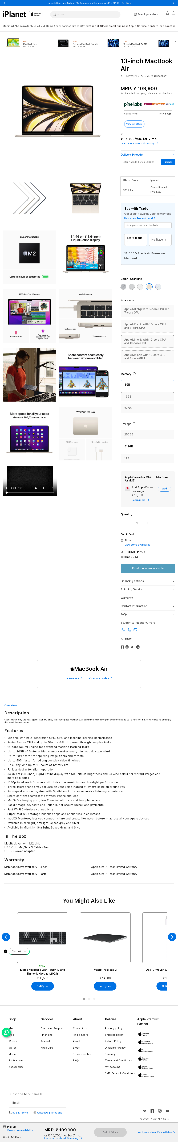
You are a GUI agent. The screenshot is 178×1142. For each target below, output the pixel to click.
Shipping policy (114, 1034)
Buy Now (126, 3)
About (76, 1041)
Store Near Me (82, 1054)
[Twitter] (132, 647)
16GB (127, 396)
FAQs (76, 1060)
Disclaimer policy (115, 1047)
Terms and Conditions (118, 1060)
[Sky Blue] (158, 287)
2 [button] (89, 999)
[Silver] (140, 287)
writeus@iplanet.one (49, 1112)
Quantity (126, 514)
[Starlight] (149, 286)
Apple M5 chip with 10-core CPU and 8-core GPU (144, 356)
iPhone (13, 1041)
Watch (13, 1047)
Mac (11, 1028)
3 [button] (94, 999)
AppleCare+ (48, 1047)
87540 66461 (21, 1112)
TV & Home (16, 1060)
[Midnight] (123, 287)
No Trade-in (158, 239)
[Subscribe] (62, 1103)
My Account (112, 1067)
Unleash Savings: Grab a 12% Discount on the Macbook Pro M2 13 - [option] (89, 3)
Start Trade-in (135, 239)
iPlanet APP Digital (159, 1119)
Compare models (99, 678)
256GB (128, 434)
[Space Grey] (132, 287)
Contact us (80, 1028)
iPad (11, 1034)
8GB (127, 384)
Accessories (16, 1067)
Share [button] (128, 638)
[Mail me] (135, 631)
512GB (128, 446)
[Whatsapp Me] (124, 631)
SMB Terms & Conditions (120, 1073)
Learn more (72, 678)
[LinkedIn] (138, 647)
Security (110, 1054)
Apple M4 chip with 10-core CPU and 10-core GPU (144, 341)
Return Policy (113, 1041)
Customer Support (52, 1028)
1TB (126, 458)
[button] (5, 26)
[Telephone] (130, 631)
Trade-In (46, 1041)
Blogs (76, 1047)
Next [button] (173, 3)
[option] (28, 41)
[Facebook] (123, 647)
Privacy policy (113, 1028)
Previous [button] (4, 3)
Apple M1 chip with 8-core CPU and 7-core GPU (146, 310)
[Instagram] (128, 647)
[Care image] (127, 489)
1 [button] (84, 999)
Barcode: (146, 76)
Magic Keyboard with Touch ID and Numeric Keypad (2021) (42, 971)
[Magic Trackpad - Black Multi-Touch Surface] (105, 937)
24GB (128, 408)
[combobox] (85, 14)
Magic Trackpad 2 (105, 969)
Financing (46, 1034)
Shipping (141, 93)
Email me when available (148, 568)
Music (12, 1054)
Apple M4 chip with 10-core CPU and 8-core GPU (144, 326)
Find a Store (80, 1034)
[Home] (14, 14)
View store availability (137, 544)
